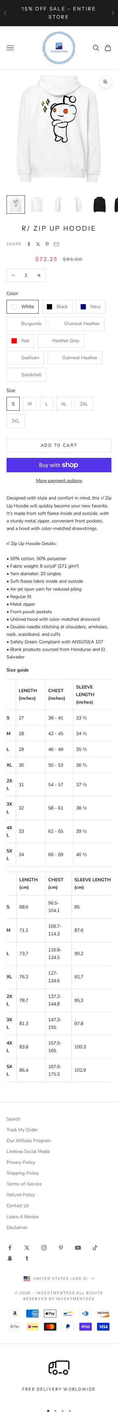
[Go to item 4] (78, 204)
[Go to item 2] (37, 204)
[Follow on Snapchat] (10, 1258)
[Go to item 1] (16, 204)
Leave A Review (23, 1217)
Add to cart (59, 445)
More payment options (59, 481)
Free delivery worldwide (59, 1389)
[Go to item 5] (99, 204)
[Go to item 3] (58, 204)
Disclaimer (17, 1227)
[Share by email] (56, 244)
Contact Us (18, 1205)
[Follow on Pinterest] (61, 1247)
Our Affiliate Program (29, 1141)
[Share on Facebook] (28, 244)
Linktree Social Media (28, 1151)
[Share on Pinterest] (47, 244)
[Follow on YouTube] (78, 1247)
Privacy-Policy (21, 1162)
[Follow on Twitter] (27, 1247)
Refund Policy (21, 1195)
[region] (59, 1378)
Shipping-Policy (23, 1173)
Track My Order (22, 1130)
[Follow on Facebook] (10, 1247)
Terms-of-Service (24, 1184)
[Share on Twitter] (38, 244)
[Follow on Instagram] (44, 1247)
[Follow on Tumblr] (27, 1258)
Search (13, 1119)
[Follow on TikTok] (95, 1247)
